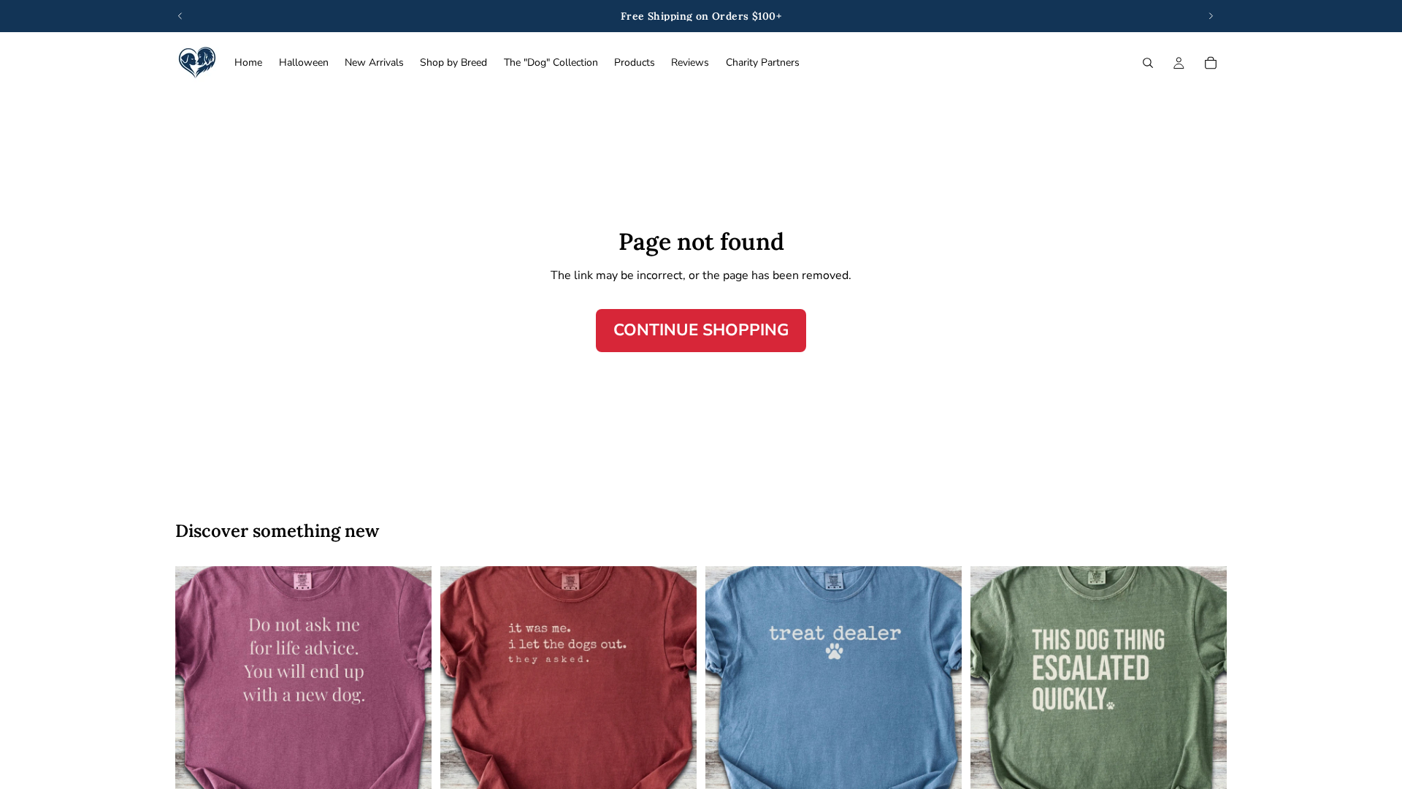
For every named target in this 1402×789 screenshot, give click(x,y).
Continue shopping (701, 330)
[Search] (1148, 63)
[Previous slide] (180, 16)
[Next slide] (1211, 16)
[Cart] (1211, 63)
